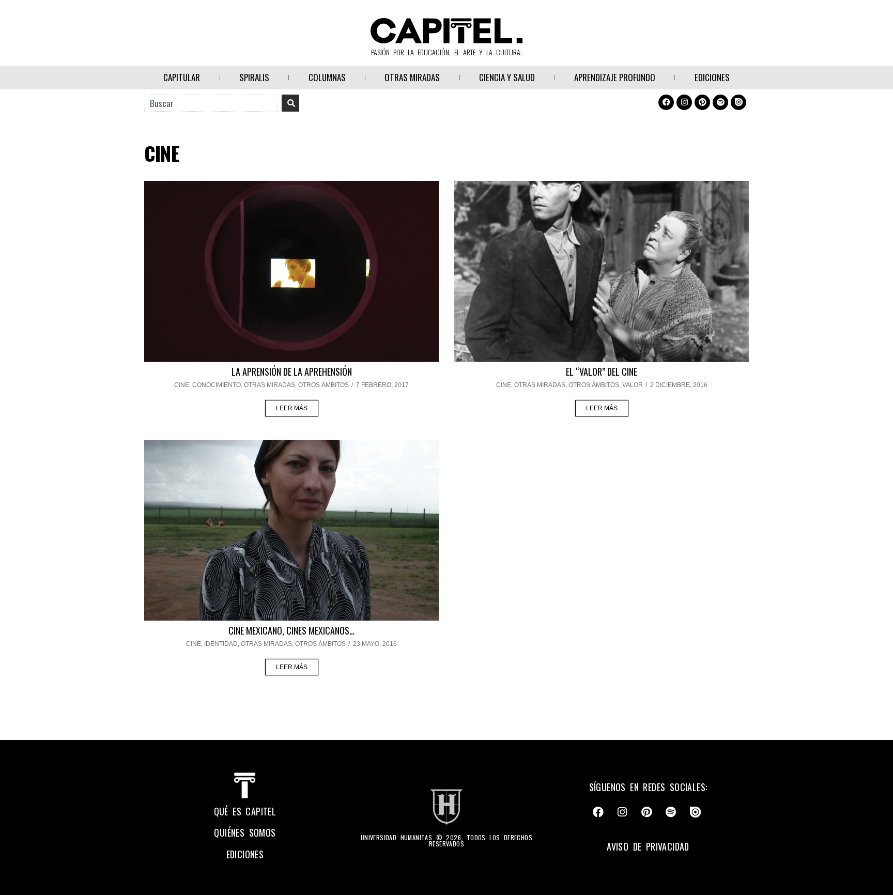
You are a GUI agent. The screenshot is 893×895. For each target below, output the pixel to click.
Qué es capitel (245, 811)
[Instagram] (684, 102)
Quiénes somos (244, 832)
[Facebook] (666, 102)
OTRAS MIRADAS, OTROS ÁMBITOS (296, 385)
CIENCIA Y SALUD (507, 77)
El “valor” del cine (601, 371)
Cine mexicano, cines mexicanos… (291, 630)
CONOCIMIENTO (216, 385)
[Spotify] (720, 102)
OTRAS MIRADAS (412, 77)
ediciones (245, 854)
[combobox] (211, 103)
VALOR (632, 385)
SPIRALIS (254, 77)
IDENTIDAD (221, 643)
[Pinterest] (702, 102)
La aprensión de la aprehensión (292, 371)
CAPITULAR (181, 77)
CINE (181, 385)
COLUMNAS (327, 77)
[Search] (290, 103)
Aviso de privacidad (648, 846)
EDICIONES (712, 77)
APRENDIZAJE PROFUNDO (614, 77)
